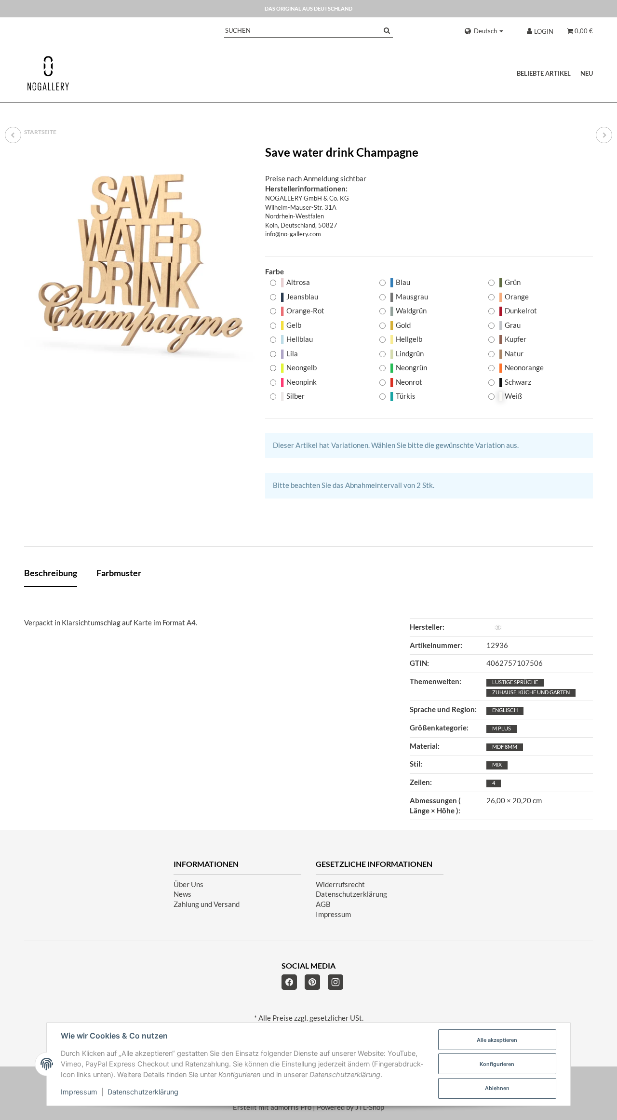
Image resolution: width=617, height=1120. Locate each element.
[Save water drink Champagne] (139, 262)
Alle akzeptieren (497, 1040)
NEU (586, 73)
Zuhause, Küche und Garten (531, 692)
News (182, 894)
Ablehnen (497, 1088)
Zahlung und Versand (207, 904)
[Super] (604, 135)
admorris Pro (290, 1107)
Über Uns (188, 884)
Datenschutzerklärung (351, 894)
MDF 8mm (504, 746)
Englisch (505, 710)
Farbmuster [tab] (118, 572)
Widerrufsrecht (340, 884)
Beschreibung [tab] (50, 572)
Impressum (333, 914)
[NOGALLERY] (48, 73)
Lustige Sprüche (515, 682)
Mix (497, 764)
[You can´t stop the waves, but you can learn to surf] (13, 135)
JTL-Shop (369, 1107)
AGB (323, 904)
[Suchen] (387, 31)
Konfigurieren (497, 1064)
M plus (501, 728)
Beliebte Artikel (544, 73)
